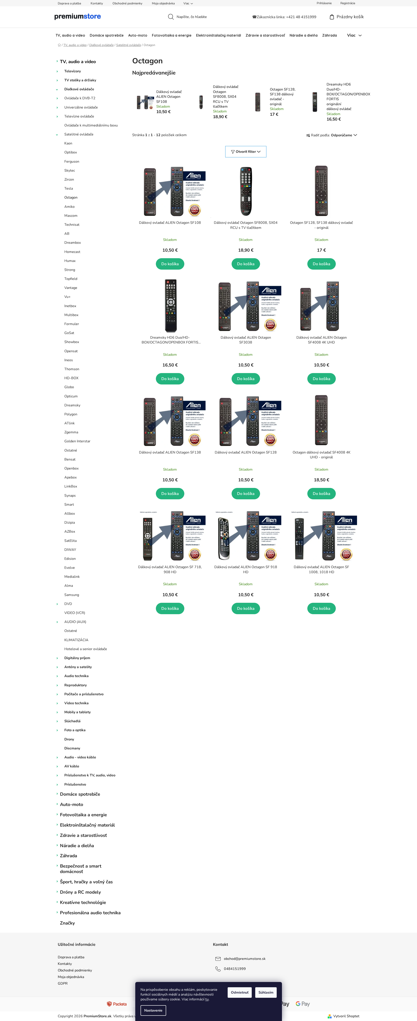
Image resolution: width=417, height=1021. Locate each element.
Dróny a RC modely (80, 892)
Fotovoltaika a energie (83, 815)
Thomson (71, 369)
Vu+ (67, 296)
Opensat (71, 351)
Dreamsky (72, 405)
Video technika (76, 703)
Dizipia (69, 522)
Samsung (71, 594)
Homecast (72, 251)
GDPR (63, 983)
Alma (68, 585)
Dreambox (72, 242)
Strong (69, 269)
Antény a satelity (78, 667)
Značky (67, 923)
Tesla (68, 188)
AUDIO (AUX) (75, 621)
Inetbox (70, 306)
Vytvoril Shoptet (346, 1016)
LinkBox (70, 486)
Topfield (70, 278)
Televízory (72, 71)
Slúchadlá (72, 721)
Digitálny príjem (77, 658)
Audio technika (76, 676)
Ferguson (71, 161)
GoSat (69, 333)
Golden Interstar (77, 441)
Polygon (70, 414)
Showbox (71, 342)
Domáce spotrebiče (80, 794)
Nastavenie (153, 1010)
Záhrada (68, 856)
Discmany (72, 748)
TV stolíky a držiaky (80, 80)
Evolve (69, 567)
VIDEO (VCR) (74, 612)
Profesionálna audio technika (90, 913)
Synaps (70, 495)
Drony (69, 739)
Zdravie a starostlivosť (83, 835)
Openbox (71, 468)
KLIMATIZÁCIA (76, 640)
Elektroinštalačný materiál (87, 825)
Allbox (69, 513)
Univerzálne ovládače (81, 107)
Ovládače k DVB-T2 (79, 98)
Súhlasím (266, 992)
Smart (69, 504)
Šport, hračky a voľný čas (86, 882)
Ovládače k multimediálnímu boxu (91, 125)
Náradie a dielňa (77, 846)
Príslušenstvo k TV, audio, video (89, 775)
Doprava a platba (69, 3)
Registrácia (347, 3)
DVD (68, 603)
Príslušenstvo (75, 784)
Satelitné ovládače (78, 134)
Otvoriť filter (246, 151)
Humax (70, 260)
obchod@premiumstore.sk (245, 958)
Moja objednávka (163, 3)
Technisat (71, 224)
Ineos (68, 360)
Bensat (70, 459)
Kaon (68, 143)
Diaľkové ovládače (79, 89)
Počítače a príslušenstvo (84, 694)
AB (66, 233)
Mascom (70, 215)
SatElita (70, 540)
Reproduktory (75, 685)
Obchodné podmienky (127, 3)
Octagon (70, 197)
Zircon (69, 179)
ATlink (69, 423)
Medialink (72, 576)
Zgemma (71, 432)
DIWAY (70, 549)
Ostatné (70, 450)
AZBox (69, 531)
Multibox (71, 315)
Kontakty (97, 3)
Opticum (71, 396)
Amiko (69, 206)
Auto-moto (71, 804)
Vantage (70, 287)
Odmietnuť (239, 992)
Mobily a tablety (77, 712)
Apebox (70, 477)
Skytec (69, 170)
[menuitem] (70, 35)
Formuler (71, 324)
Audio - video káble (80, 757)
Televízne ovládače (79, 116)
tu (207, 999)
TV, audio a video (78, 62)
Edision (70, 558)
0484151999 (235, 968)
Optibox (70, 152)
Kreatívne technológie (83, 902)
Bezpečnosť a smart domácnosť (80, 869)
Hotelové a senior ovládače (85, 649)
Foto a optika (75, 730)
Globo (69, 387)
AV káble (71, 766)
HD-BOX (71, 378)
